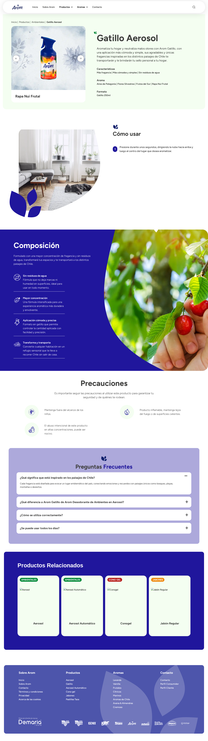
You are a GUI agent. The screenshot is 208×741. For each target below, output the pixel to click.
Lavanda (117, 680)
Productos (64, 7)
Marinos (117, 695)
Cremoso (117, 707)
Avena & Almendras (123, 703)
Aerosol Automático (76, 688)
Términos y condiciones (31, 691)
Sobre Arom (25, 684)
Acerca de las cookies (30, 699)
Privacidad (24, 695)
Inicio (14, 22)
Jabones (70, 695)
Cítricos (117, 691)
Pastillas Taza (72, 699)
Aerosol (70, 680)
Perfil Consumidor (169, 684)
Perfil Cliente (167, 688)
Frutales (117, 688)
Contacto (23, 688)
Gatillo (69, 684)
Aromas (81, 7)
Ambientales (38, 22)
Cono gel (70, 691)
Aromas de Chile (121, 699)
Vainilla (116, 684)
